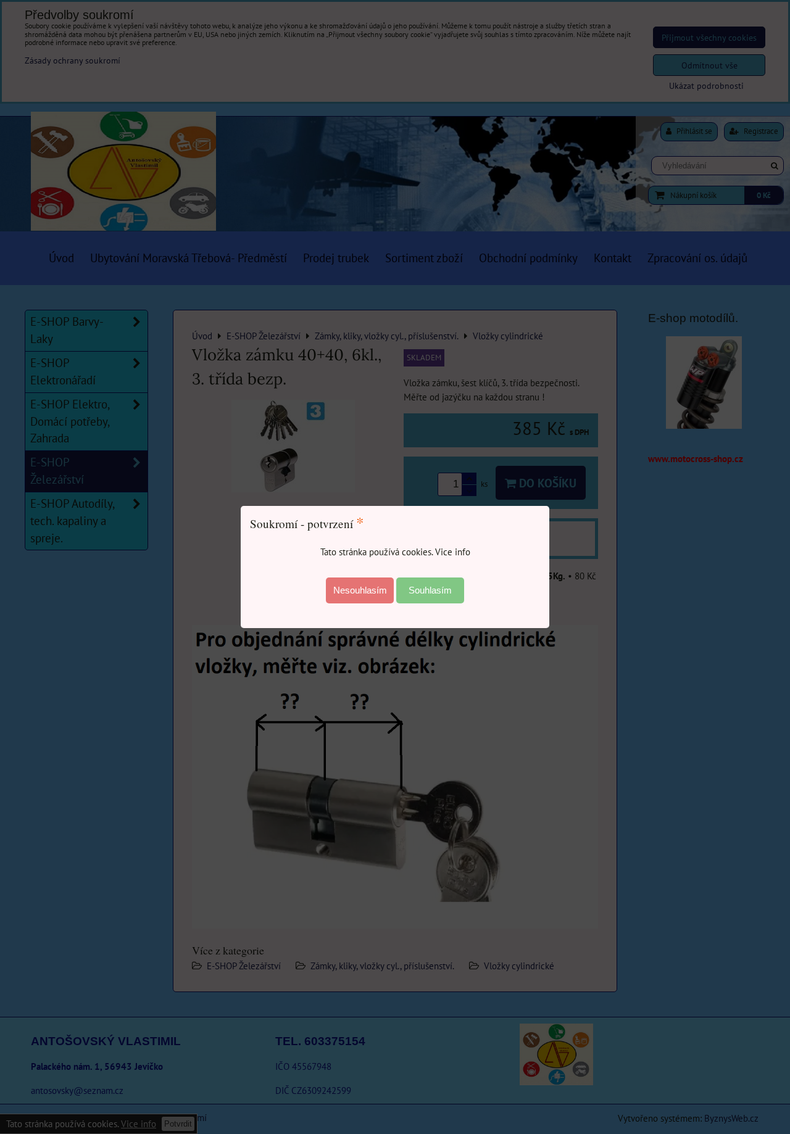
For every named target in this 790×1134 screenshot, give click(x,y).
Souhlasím (430, 590)
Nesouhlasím (360, 590)
